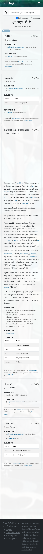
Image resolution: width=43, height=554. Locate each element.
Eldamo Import (9, 66)
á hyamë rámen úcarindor (16, 47)
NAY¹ (10, 56)
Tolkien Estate (27, 549)
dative (33, 197)
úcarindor (33, 256)
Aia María (20, 183)
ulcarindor (7, 253)
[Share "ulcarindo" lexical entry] (32, 385)
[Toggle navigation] (39, 3)
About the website (13, 532)
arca (36, 231)
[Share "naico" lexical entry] (31, 36)
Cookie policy (11, 535)
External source (22, 62)
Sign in (9, 529)
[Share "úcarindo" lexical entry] (32, 424)
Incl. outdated (23, 18)
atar (9, 240)
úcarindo (25, 203)
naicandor (24, 253)
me (16, 200)
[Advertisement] (21, 158)
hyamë (6, 191)
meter (16, 240)
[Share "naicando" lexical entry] (32, 78)
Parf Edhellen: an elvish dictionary (9, 3)
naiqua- (6, 287)
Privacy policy (11, 538)
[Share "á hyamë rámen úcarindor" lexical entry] (32, 130)
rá (4, 197)
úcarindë (11, 438)
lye (11, 228)
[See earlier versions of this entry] (34, 36)
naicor (33, 253)
